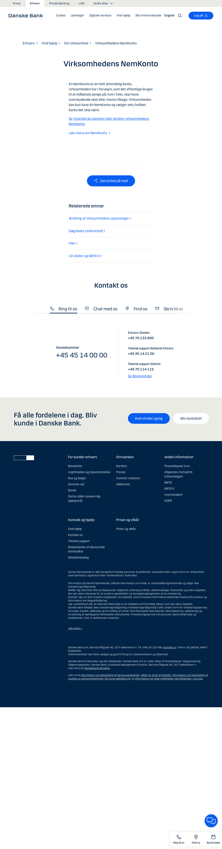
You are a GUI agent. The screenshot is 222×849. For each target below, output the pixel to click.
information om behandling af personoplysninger (110, 675)
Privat (17, 3)
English (169, 15)
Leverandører (173, 495)
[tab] (63, 307)
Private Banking (59, 3)
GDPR (168, 501)
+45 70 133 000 (141, 338)
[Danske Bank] (27, 15)
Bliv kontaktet (191, 418)
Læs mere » (75, 628)
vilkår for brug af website (156, 675)
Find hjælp (75, 529)
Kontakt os (75, 535)
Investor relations (128, 478)
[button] (77, 15)
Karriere (121, 466)
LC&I (81, 3)
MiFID (168, 482)
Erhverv (35, 3)
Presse (121, 472)
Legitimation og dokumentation (89, 472)
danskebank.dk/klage (97, 668)
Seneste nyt (76, 484)
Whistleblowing (78, 557)
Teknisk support (79, 541)
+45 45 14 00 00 (81, 355)
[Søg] (180, 15)
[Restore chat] (211, 820)
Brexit (72, 490)
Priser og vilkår (126, 529)
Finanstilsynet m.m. (177, 466)
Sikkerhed (123, 484)
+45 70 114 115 (141, 369)
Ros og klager (77, 478)
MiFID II (169, 488)
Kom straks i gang (149, 418)
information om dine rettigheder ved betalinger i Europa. (169, 678)
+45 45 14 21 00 (141, 354)
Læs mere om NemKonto (88, 133)
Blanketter (75, 466)
